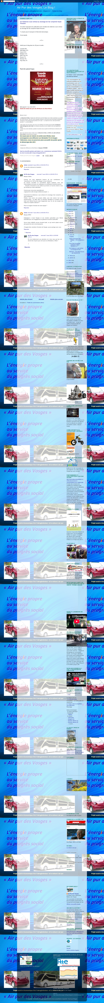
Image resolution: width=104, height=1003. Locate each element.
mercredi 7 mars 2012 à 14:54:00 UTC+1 (38, 212)
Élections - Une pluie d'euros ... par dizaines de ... (76, 252)
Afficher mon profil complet (73, 904)
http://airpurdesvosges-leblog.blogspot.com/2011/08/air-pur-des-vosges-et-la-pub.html (75, 275)
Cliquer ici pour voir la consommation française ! (65, 957)
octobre (72, 222)
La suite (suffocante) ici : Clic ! (74, 134)
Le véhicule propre (72, 699)
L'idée (68, 694)
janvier (71, 257)
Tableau (70, 714)
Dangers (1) (71, 719)
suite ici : (55, 993)
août (71, 226)
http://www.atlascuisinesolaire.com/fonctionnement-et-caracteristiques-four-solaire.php (75, 481)
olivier (25, 165)
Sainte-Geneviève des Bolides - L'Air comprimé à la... (76, 240)
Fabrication (71, 717)
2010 (69, 262)
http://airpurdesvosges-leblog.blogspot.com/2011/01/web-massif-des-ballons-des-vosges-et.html (43, 15)
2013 (69, 213)
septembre (73, 224)
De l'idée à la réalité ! (72, 163)
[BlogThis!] (47, 155)
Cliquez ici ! (69, 924)
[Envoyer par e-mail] (46, 155)
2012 (69, 215)
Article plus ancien (56, 299)
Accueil (41, 299)
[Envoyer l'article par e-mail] (43, 155)
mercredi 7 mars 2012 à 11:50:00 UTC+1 (47, 174)
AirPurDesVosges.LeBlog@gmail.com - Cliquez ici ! (34, 11)
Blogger (75, 999)
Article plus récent (26, 299)
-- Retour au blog (56, 11)
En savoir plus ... (75, 919)
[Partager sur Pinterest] (52, 155)
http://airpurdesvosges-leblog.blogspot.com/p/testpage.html (68, 995)
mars (71, 234)
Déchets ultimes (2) (73, 722)
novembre (72, 219)
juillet (71, 228)
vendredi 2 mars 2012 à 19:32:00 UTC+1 (38, 165)
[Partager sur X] (49, 155)
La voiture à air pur (71, 847)
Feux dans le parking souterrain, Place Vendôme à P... (74, 245)
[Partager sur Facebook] (51, 155)
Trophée (71, 236)
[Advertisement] (41, 286)
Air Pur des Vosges (29, 174)
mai (71, 232)
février (71, 255)
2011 (69, 260)
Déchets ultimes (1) (73, 720)
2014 (69, 211)
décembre (72, 217)
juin (71, 230)
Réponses (28, 232)
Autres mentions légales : (73, 950)
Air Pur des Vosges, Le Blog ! (36, 7)
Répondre (26, 169)
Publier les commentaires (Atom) (35, 302)
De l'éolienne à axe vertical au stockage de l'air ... (76, 249)
